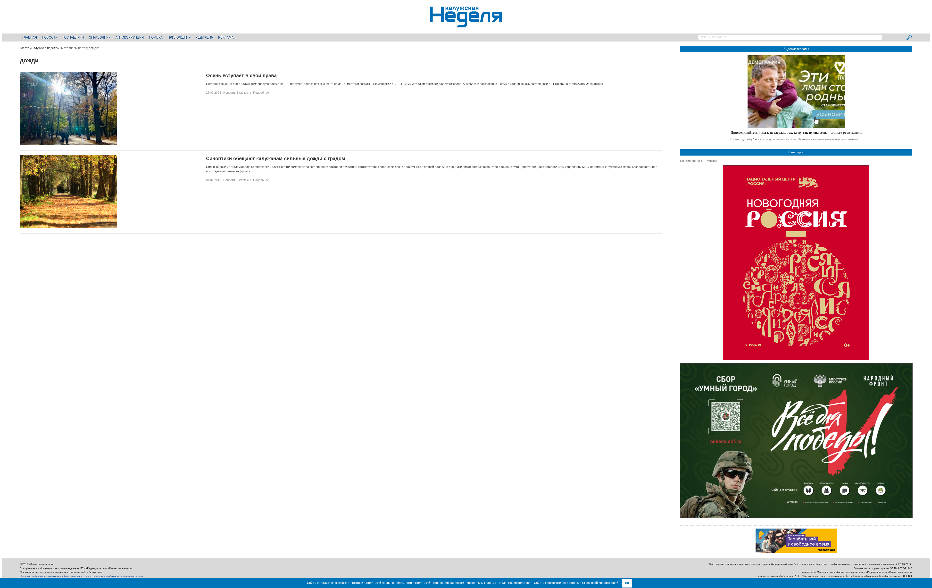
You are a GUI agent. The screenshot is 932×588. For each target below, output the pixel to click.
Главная (29, 37)
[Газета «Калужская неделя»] (466, 25)
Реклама (226, 37)
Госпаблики (73, 37)
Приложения (179, 37)
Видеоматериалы (796, 49)
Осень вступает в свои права (241, 75)
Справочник (99, 37)
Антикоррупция (130, 37)
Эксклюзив (243, 92)
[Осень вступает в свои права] (68, 144)
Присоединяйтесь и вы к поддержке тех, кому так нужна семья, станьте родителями (796, 132)
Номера (156, 37)
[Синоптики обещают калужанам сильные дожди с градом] (68, 227)
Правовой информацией (601, 583)
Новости (50, 37)
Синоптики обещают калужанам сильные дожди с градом (275, 158)
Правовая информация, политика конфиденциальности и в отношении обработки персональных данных (81, 576)
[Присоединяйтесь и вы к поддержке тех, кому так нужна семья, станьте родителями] (796, 91)
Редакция (204, 37)
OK (627, 583)
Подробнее (261, 92)
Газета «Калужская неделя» (39, 48)
